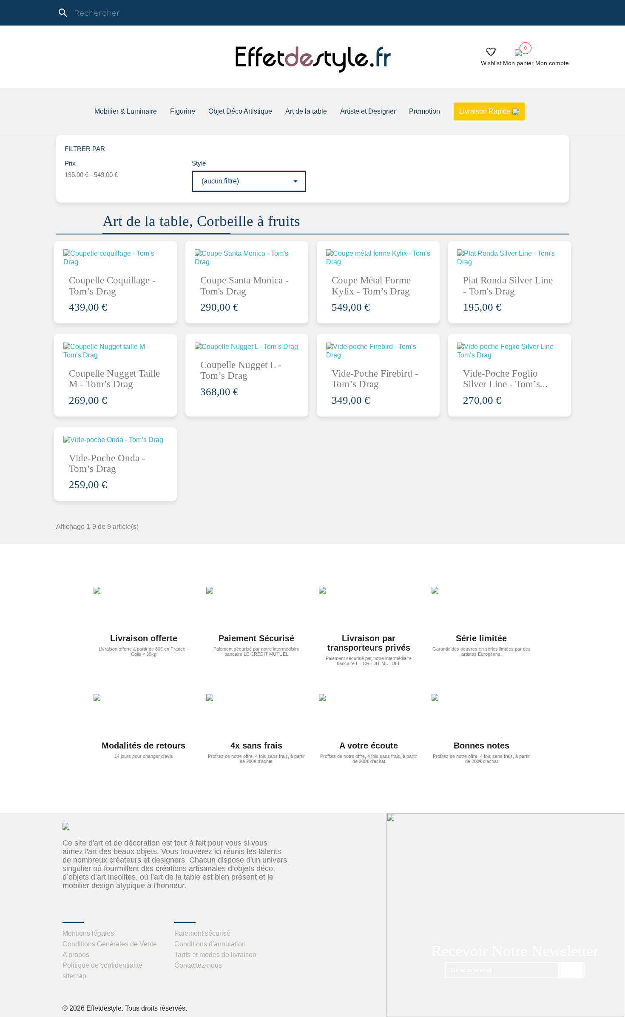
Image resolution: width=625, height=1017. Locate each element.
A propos (75, 954)
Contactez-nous (198, 965)
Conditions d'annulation (210, 944)
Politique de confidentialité (102, 965)
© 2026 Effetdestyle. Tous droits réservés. (124, 1008)
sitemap (74, 976)
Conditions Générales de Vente (109, 944)
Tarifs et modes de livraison (215, 954)
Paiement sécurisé (202, 933)
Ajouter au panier (121, 273)
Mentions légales (88, 933)
